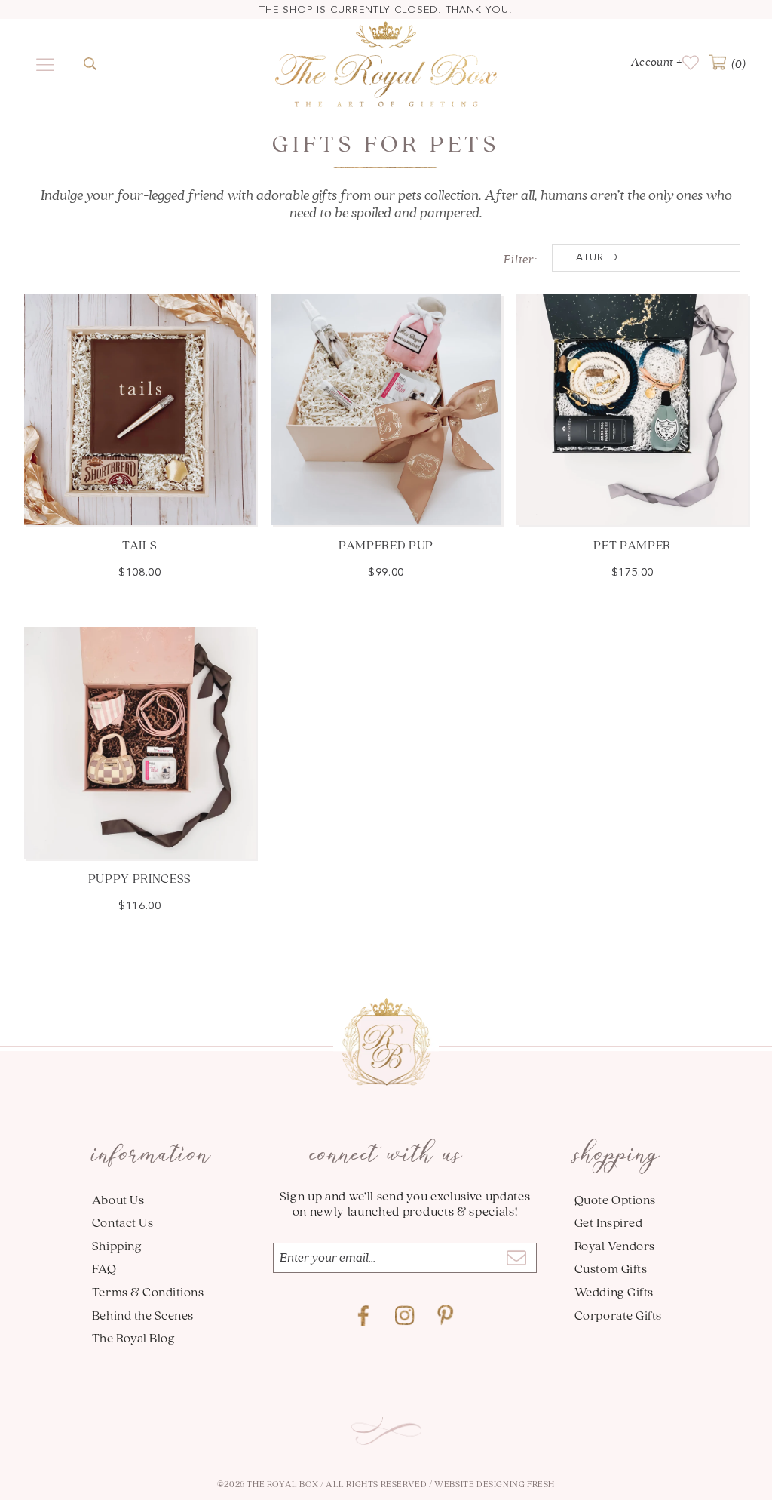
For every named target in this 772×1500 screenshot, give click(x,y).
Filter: (521, 259)
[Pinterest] (445, 1316)
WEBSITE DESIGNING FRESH (494, 1483)
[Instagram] (405, 1316)
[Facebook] (364, 1316)
